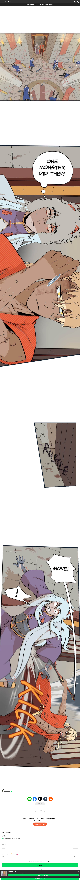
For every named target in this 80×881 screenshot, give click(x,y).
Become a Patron (40, 824)
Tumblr (45, 799)
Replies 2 (3, 847)
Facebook (35, 799)
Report (40, 810)
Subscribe (40, 803)
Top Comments (6, 832)
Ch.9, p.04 (8, 1)
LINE (29, 799)
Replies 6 (3, 840)
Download (40, 865)
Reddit (50, 799)
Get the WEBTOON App (43, 875)
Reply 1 (3, 856)
